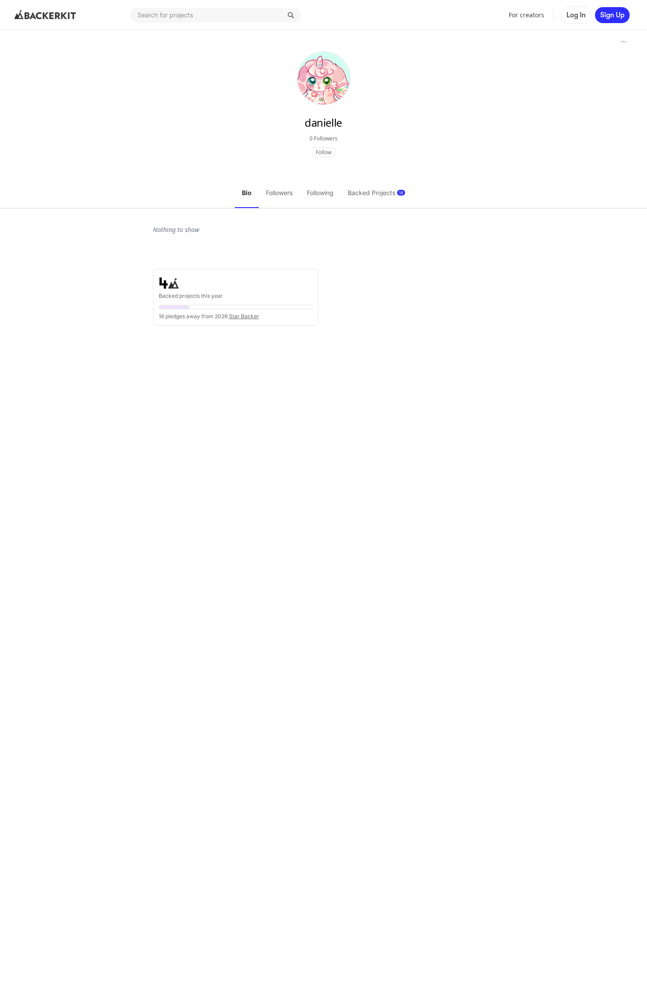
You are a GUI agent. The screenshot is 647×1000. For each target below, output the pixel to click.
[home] (45, 15)
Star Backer (244, 316)
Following (320, 192)
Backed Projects (375, 192)
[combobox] (215, 15)
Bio (247, 192)
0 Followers (323, 138)
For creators (526, 15)
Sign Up (612, 15)
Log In (576, 15)
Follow (323, 152)
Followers (279, 192)
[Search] (290, 15)
